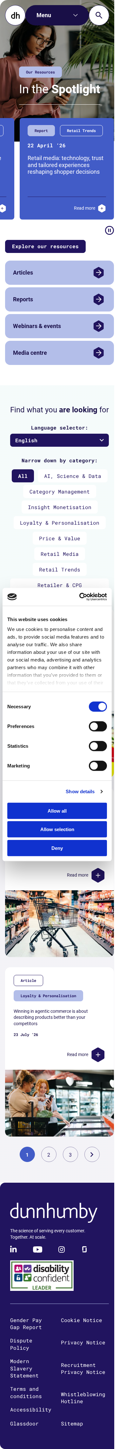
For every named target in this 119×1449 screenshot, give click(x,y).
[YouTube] (38, 1249)
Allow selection (57, 829)
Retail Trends (59, 569)
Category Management (60, 491)
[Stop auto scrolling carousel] (109, 230)
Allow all (57, 810)
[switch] (98, 726)
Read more (56, 208)
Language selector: (59, 427)
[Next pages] (92, 1154)
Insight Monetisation (59, 507)
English (26, 440)
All (23, 475)
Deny (57, 847)
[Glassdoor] (84, 1249)
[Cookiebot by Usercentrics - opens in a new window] (80, 597)
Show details (80, 791)
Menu (43, 15)
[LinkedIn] (14, 1249)
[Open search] (99, 15)
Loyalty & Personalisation (59, 522)
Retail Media (60, 553)
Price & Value (59, 538)
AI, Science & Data (72, 475)
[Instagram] (61, 1249)
